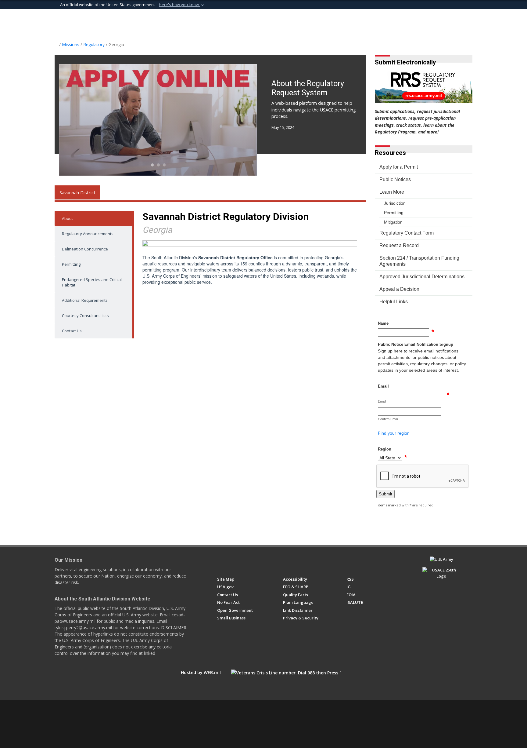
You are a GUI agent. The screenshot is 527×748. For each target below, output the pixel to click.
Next (237, 120)
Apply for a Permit (398, 167)
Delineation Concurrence (85, 249)
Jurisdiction (395, 203)
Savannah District (77, 192)
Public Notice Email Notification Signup (415, 344)
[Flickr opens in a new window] (254, 561)
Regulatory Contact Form (406, 232)
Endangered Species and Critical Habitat (92, 282)
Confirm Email (388, 419)
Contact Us (72, 331)
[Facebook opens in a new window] (220, 561)
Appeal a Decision (399, 289)
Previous (79, 120)
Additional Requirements (85, 300)
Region (384, 449)
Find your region (394, 433)
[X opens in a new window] (231, 561)
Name (383, 323)
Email (383, 386)
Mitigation (393, 222)
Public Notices (395, 179)
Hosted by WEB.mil (201, 672)
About (67, 218)
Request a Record (399, 245)
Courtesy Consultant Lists (85, 315)
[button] (182, 5)
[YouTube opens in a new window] (243, 561)
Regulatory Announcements (87, 233)
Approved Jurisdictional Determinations (421, 276)
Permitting (71, 264)
